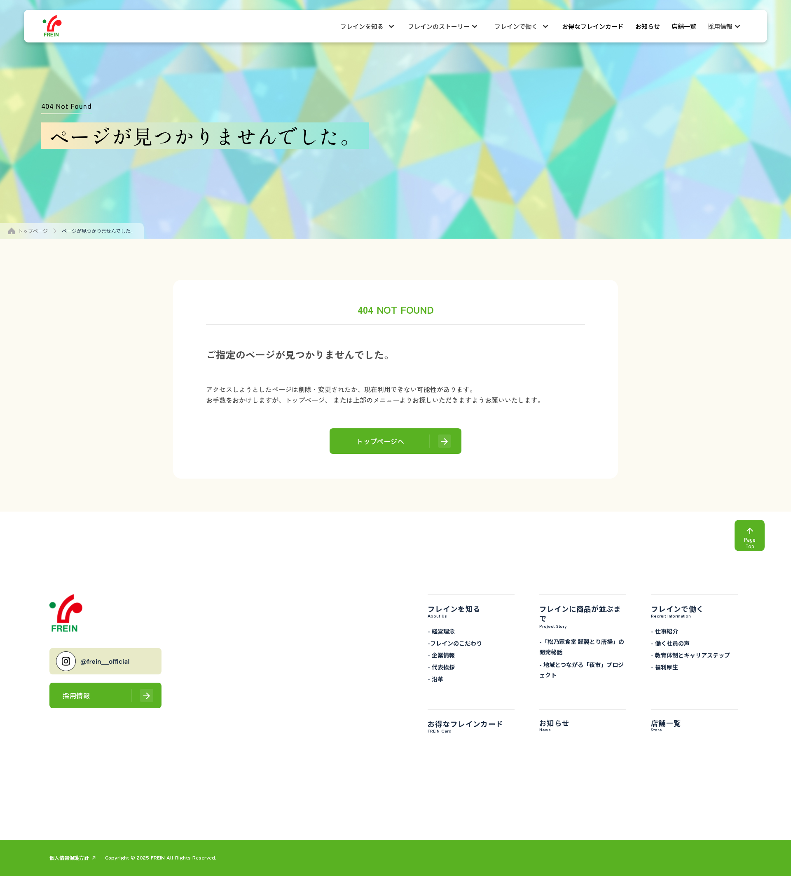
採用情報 (720, 26)
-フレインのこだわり (455, 643)
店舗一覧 (684, 26)
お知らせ (647, 26)
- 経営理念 (441, 631)
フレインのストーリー (439, 26)
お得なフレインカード (593, 26)
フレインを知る (362, 26)
